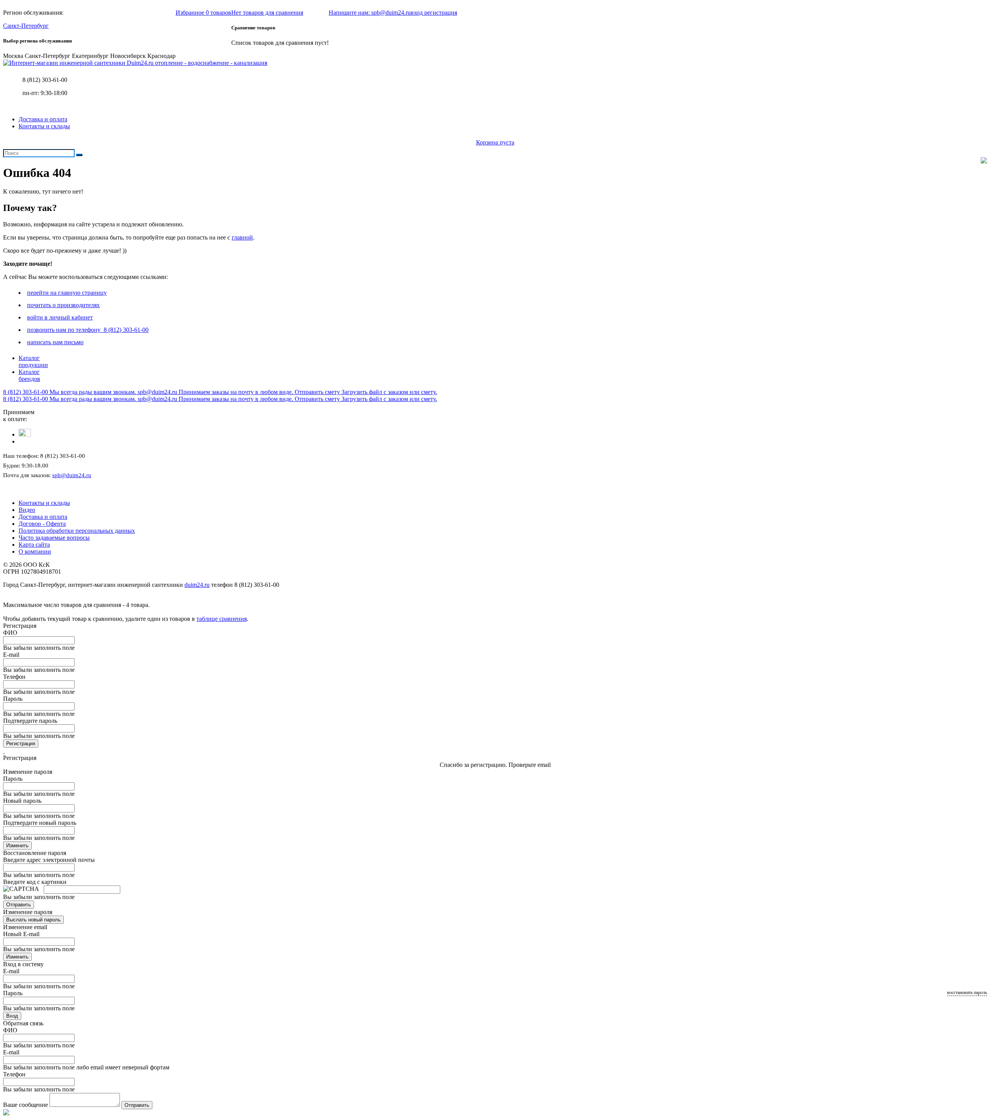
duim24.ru (197, 584)
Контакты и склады (44, 126)
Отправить (18, 905)
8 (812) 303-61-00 (44, 79)
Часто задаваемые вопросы (54, 537)
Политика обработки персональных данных (77, 530)
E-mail (11, 654)
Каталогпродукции (33, 361)
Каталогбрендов (29, 375)
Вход (12, 1016)
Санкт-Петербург (26, 25)
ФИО (10, 632)
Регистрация (20, 743)
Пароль (12, 698)
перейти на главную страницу (67, 292)
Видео (27, 509)
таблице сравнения (221, 618)
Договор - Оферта (42, 523)
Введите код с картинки (35, 882)
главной (242, 237)
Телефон (14, 676)
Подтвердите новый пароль (39, 822)
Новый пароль (22, 800)
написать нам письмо (55, 342)
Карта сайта (34, 544)
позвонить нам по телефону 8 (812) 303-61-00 (87, 329)
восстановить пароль (967, 992)
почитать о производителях (63, 305)
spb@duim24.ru (71, 475)
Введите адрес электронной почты (49, 860)
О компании (35, 551)
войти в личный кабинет (60, 317)
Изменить (17, 845)
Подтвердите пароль (30, 720)
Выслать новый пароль (33, 920)
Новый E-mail (21, 934)
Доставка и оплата (43, 119)
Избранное (203, 12)
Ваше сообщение (25, 1104)
